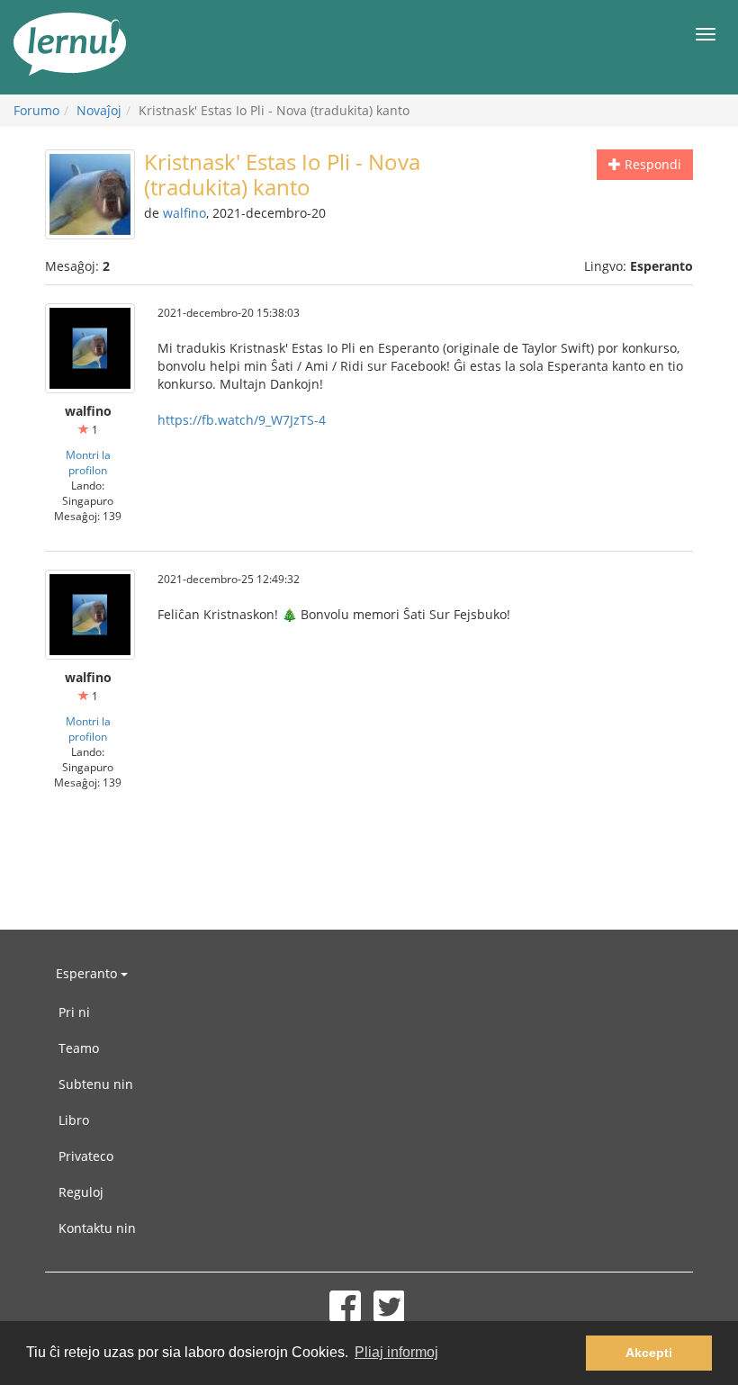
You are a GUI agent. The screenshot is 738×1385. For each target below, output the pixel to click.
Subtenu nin (95, 1084)
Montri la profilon (88, 462)
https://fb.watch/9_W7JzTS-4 (242, 419)
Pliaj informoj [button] (396, 1352)
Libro (73, 1120)
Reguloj (81, 1192)
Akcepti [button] (649, 1352)
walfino (184, 212)
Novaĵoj (99, 110)
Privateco (85, 1156)
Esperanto (88, 973)
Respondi (651, 164)
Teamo (78, 1048)
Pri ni (74, 1012)
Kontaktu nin (97, 1228)
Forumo (36, 110)
